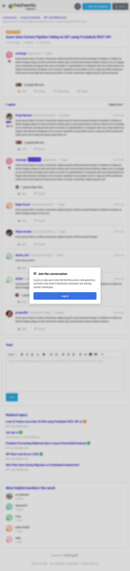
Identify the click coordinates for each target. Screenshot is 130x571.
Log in (65, 296)
